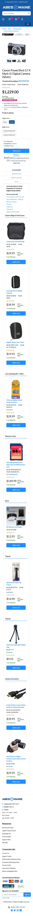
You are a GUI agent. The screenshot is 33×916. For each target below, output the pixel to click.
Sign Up (27, 894)
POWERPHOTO (13, 474)
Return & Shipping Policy (9, 871)
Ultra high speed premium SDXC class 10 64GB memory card (15, 464)
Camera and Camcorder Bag (15, 241)
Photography (17, 29)
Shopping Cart (6, 833)
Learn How (16, 163)
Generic (10, 766)
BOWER (10, 592)
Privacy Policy (6, 865)
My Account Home (7, 827)
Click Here (7, 107)
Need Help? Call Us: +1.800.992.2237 (17, 2)
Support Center (7, 856)
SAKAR (10, 410)
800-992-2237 (14, 804)
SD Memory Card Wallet (14, 527)
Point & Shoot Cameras (11, 31)
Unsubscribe (5, 898)
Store (9, 29)
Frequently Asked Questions (10, 862)
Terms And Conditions (8, 868)
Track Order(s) (6, 836)
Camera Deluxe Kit (9, 131)
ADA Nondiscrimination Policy (11, 859)
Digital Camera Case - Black (15, 342)
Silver (12, 122)
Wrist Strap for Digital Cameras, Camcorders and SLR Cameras (16, 759)
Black (5, 122)
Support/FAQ (6, 839)
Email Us (11, 807)
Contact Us (5, 853)
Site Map (5, 842)
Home (4, 29)
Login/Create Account (9, 830)
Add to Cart (16, 151)
